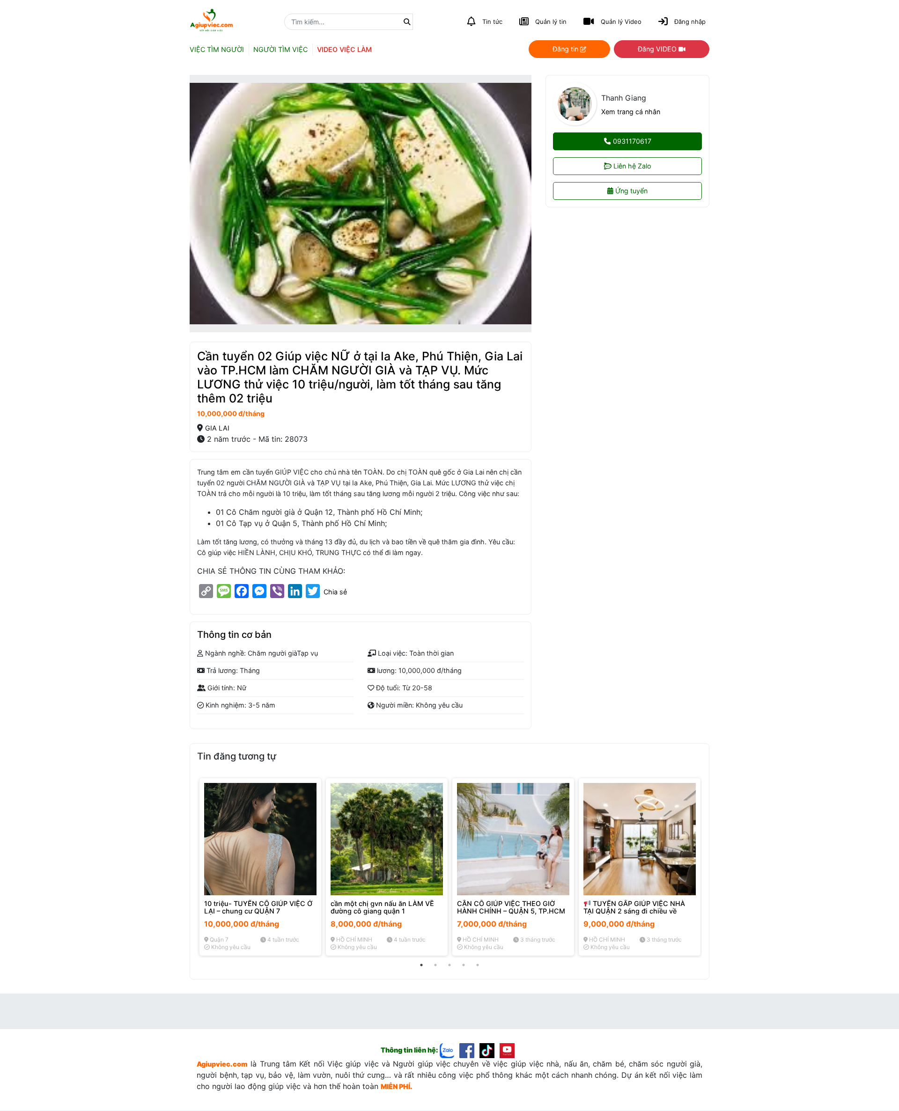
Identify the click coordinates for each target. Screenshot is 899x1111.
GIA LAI (217, 428)
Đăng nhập (690, 21)
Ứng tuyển (630, 191)
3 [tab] (449, 965)
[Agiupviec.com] (450, 1050)
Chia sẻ (335, 592)
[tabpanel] (260, 867)
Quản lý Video (621, 21)
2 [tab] (435, 965)
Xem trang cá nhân (630, 112)
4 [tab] (463, 965)
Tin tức (492, 21)
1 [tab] (421, 965)
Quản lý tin (551, 21)
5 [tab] (477, 965)
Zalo (632, 166)
